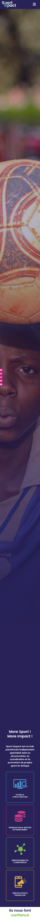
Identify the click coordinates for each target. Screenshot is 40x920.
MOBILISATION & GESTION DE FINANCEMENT (20, 828)
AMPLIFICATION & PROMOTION (20, 894)
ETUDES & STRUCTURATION (20, 796)
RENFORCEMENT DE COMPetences (20, 861)
